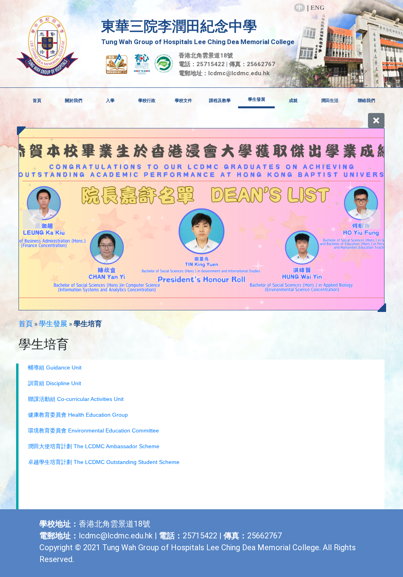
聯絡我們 (366, 100)
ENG (317, 7)
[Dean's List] (201, 219)
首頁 (37, 100)
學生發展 (53, 323)
